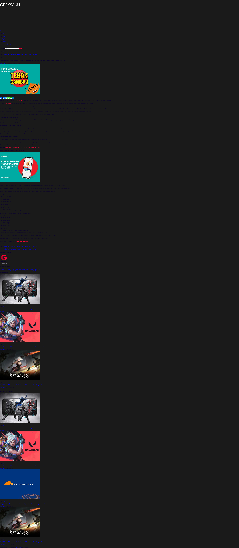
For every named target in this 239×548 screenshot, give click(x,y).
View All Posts (4, 265)
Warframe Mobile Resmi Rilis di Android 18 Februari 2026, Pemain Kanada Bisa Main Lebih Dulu (26, 309)
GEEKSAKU (10, 4)
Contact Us (7, 46)
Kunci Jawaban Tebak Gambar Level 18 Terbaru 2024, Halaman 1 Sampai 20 (19, 248)
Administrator (3, 311)
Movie (3, 35)
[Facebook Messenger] (4, 98)
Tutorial (4, 41)
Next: (20, 271)
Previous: (20, 269)
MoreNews (18, 547)
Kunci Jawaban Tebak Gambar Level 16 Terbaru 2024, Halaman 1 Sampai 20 (22, 147)
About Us (4, 43)
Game (3, 33)
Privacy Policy (8, 44)
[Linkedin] (13, 98)
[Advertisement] (119, 20)
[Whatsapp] (8, 98)
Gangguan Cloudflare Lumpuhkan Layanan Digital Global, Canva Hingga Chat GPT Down (24, 504)
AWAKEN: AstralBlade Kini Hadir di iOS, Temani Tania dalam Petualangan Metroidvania (24, 385)
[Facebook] (1, 98)
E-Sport (4, 39)
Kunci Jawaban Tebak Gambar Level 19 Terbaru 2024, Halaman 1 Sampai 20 (19, 249)
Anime (3, 38)
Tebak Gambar (19, 100)
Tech (3, 36)
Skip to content (3, 0)
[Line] (11, 98)
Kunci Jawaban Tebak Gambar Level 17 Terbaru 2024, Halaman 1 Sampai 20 (19, 246)
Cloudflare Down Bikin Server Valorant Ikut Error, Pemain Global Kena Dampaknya (23, 347)
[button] (3, 30)
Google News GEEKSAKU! (22, 241)
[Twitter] (6, 98)
